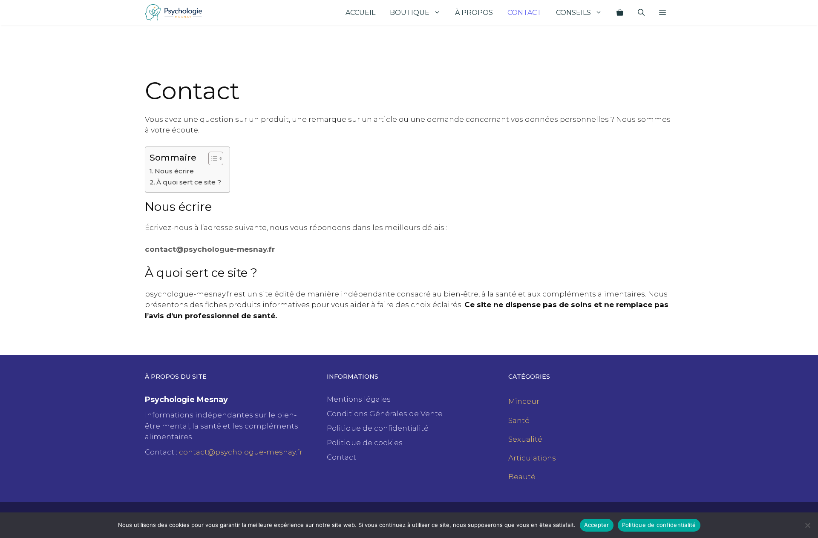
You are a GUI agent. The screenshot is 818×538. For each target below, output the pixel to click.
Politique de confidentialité (378, 428)
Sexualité (525, 439)
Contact (524, 13)
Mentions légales (359, 399)
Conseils (573, 13)
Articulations (532, 458)
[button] (662, 13)
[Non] (807, 525)
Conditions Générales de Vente (385, 413)
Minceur (523, 401)
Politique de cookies (365, 442)
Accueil (360, 13)
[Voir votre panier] (620, 13)
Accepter (596, 524)
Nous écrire (174, 171)
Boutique (409, 13)
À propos (474, 13)
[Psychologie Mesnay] (173, 13)
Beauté (522, 476)
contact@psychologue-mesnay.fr (210, 249)
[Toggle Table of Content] (211, 158)
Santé (519, 420)
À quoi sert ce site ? (188, 182)
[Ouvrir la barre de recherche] (641, 13)
